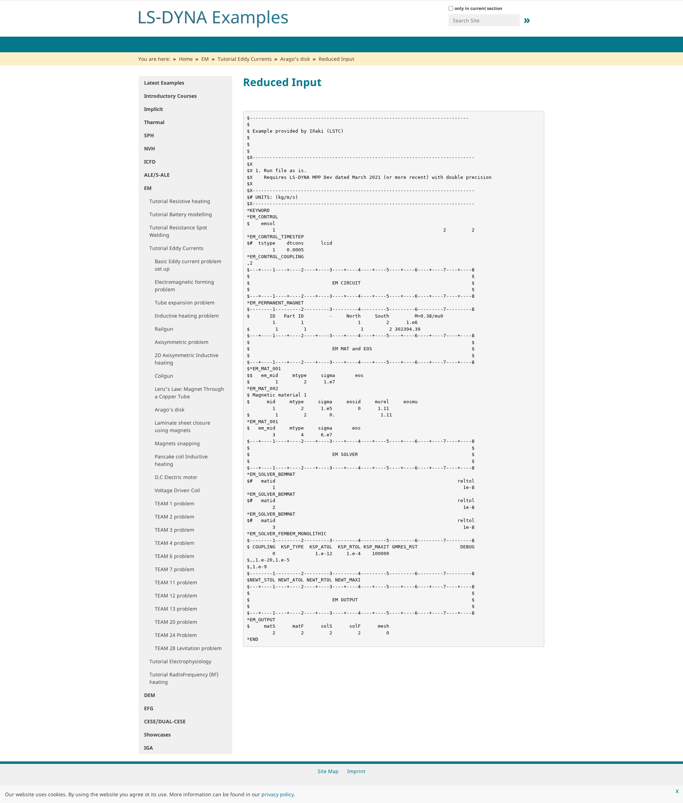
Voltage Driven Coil (177, 490)
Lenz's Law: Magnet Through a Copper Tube (189, 392)
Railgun (164, 328)
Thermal (154, 122)
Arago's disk (295, 58)
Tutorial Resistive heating (179, 201)
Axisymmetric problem (181, 342)
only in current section (478, 8)
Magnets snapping (177, 443)
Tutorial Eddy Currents (245, 58)
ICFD (149, 161)
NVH (149, 148)
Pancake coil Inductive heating (181, 460)
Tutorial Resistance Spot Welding (178, 231)
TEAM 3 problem (174, 529)
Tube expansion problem (185, 302)
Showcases (157, 734)
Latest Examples (164, 82)
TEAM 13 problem (176, 608)
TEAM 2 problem (174, 516)
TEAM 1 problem (174, 503)
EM (205, 58)
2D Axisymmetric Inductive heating (186, 359)
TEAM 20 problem (176, 621)
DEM (149, 695)
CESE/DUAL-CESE (165, 721)
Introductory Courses (170, 95)
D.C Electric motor (176, 477)
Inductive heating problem (187, 315)
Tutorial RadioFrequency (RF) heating (183, 678)
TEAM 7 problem (174, 569)
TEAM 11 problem (176, 582)
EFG (148, 708)
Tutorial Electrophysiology (180, 661)
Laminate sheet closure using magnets (182, 426)
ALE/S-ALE (157, 174)
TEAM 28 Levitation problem (188, 648)
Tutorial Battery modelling (180, 214)
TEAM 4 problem (174, 542)
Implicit (153, 109)
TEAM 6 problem (174, 556)
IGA (148, 747)
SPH (149, 135)
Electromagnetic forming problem (184, 285)
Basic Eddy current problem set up (188, 265)
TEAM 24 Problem (176, 635)
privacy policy (277, 794)
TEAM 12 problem (176, 595)
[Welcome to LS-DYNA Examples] (224, 17)
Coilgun (164, 375)
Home (186, 58)
